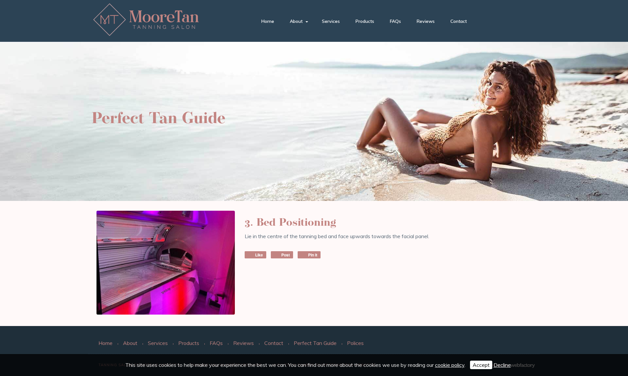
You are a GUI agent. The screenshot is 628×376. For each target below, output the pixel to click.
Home (267, 21)
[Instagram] (523, 20)
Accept (481, 365)
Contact (458, 21)
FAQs (395, 21)
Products (365, 21)
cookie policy (449, 365)
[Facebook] (512, 20)
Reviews (426, 21)
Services (331, 21)
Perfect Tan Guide (315, 343)
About (296, 21)
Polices (355, 343)
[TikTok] (500, 20)
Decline (502, 365)
